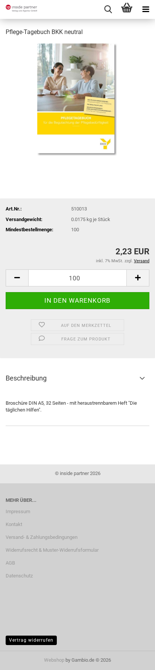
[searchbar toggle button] (108, 9)
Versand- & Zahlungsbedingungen (42, 537)
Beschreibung (26, 378)
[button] (17, 277)
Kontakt (14, 524)
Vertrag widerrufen (31, 640)
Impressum (18, 511)
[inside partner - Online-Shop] (19, 9)
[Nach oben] (134, 659)
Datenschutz (19, 576)
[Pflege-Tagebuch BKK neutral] (77, 99)
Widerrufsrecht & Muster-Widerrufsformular (52, 550)
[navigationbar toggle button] (145, 9)
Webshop (54, 660)
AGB (10, 563)
